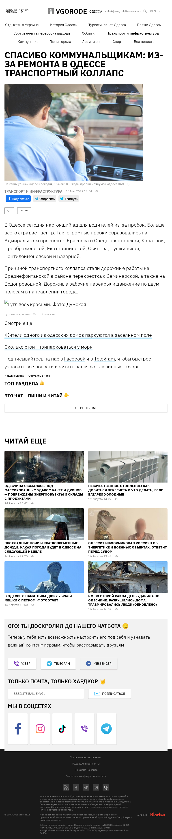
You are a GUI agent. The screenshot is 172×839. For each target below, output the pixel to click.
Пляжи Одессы (149, 24)
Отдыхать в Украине (22, 24)
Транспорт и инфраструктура (133, 33)
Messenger (103, 664)
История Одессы (63, 24)
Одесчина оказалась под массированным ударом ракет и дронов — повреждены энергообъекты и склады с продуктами (43, 492)
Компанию (133, 11)
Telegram (104, 358)
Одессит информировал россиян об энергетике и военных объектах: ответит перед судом (127, 547)
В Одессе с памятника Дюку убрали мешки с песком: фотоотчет (38, 598)
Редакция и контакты (86, 763)
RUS (153, 11)
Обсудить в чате (39, 375)
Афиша (23, 10)
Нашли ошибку (14, 375)
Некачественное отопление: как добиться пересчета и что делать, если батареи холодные (125, 490)
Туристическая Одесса (107, 24)
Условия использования (85, 757)
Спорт (118, 41)
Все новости (144, 41)
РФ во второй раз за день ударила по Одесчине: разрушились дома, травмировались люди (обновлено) (123, 600)
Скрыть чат (86, 408)
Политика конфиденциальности (86, 776)
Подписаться (113, 694)
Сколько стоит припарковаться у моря (48, 346)
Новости (10, 10)
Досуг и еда (91, 41)
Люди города (60, 41)
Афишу (115, 11)
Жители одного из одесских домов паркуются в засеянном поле (78, 335)
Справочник (14, 12)
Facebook (74, 358)
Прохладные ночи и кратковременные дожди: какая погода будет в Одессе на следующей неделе (42, 547)
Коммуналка (28, 41)
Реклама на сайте (86, 769)
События (89, 33)
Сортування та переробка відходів (42, 33)
